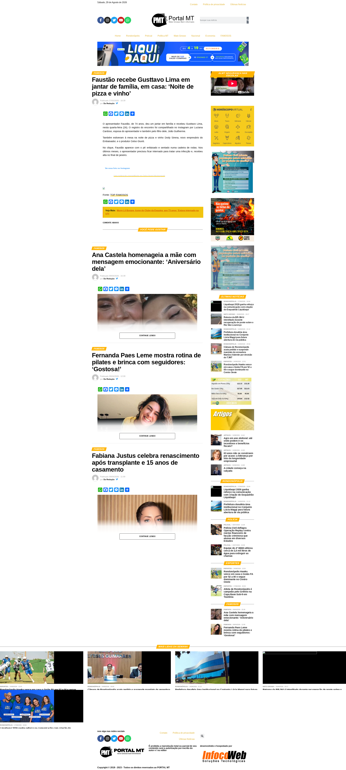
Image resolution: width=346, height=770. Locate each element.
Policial (148, 36)
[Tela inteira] (250, 92)
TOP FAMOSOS (119, 195)
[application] (232, 83)
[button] (202, 736)
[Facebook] (100, 20)
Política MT (163, 36)
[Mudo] (246, 92)
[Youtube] (121, 20)
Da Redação (109, 103)
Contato (194, 4)
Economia (210, 36)
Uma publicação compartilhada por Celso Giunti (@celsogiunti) (139, 176)
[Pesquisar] (248, 20)
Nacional (195, 36)
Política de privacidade (214, 4)
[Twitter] (114, 20)
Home (118, 36)
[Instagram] (107, 20)
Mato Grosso (180, 36)
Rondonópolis (133, 36)
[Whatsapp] (127, 20)
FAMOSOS (226, 36)
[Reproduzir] (214, 92)
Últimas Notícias (238, 4)
